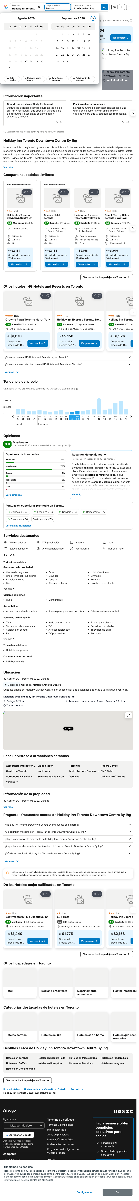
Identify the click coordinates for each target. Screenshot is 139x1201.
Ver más (8, 167)
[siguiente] (93, 18)
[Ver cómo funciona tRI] (69, 445)
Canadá (48, 1089)
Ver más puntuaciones (19, 525)
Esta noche (13, 79)
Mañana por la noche (34, 79)
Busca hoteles (11, 1089)
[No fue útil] (61, 122)
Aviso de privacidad (58, 1134)
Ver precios (119, 37)
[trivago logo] (6, 7)
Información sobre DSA (60, 1139)
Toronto (75, 1089)
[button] (117, 58)
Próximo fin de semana (83, 79)
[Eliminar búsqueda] (39, 7)
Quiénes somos (11, 1159)
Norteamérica (32, 1089)
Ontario (62, 1089)
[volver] (16, 417)
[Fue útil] (57, 122)
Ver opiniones (14, 494)
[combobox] (27, 8)
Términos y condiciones (60, 1124)
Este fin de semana (57, 79)
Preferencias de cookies (60, 1144)
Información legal (56, 1129)
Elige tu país (9, 1119)
